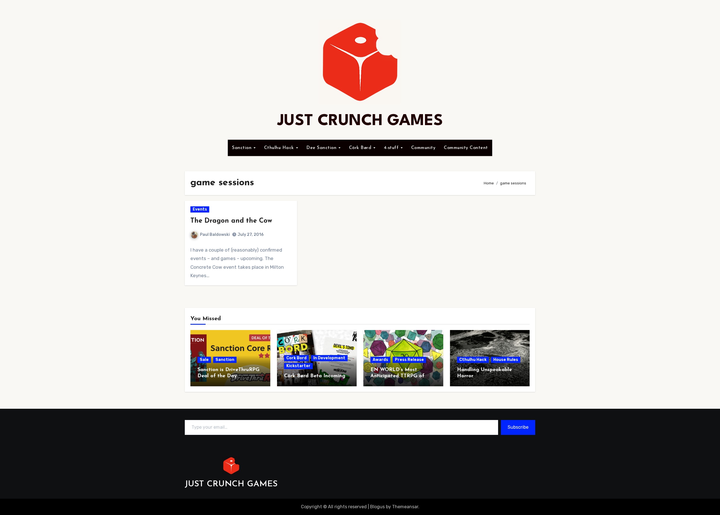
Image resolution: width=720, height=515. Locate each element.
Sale (204, 359)
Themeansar (405, 506)
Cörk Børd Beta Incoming (314, 376)
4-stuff (392, 148)
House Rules (505, 359)
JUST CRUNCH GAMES (360, 121)
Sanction (242, 148)
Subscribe (518, 427)
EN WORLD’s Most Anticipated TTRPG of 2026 (397, 376)
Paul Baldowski (215, 234)
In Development (329, 358)
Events (200, 209)
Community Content (466, 148)
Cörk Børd (361, 148)
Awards (380, 359)
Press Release (409, 359)
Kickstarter (298, 365)
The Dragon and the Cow (231, 221)
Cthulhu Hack (280, 148)
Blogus (377, 506)
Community (423, 148)
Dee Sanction (322, 148)
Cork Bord (296, 358)
